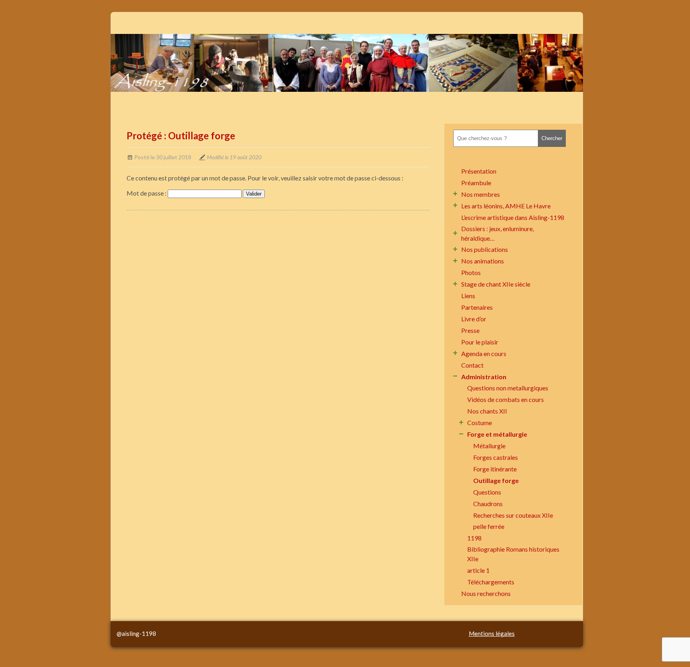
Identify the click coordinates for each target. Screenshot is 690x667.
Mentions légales (492, 633)
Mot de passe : (147, 193)
